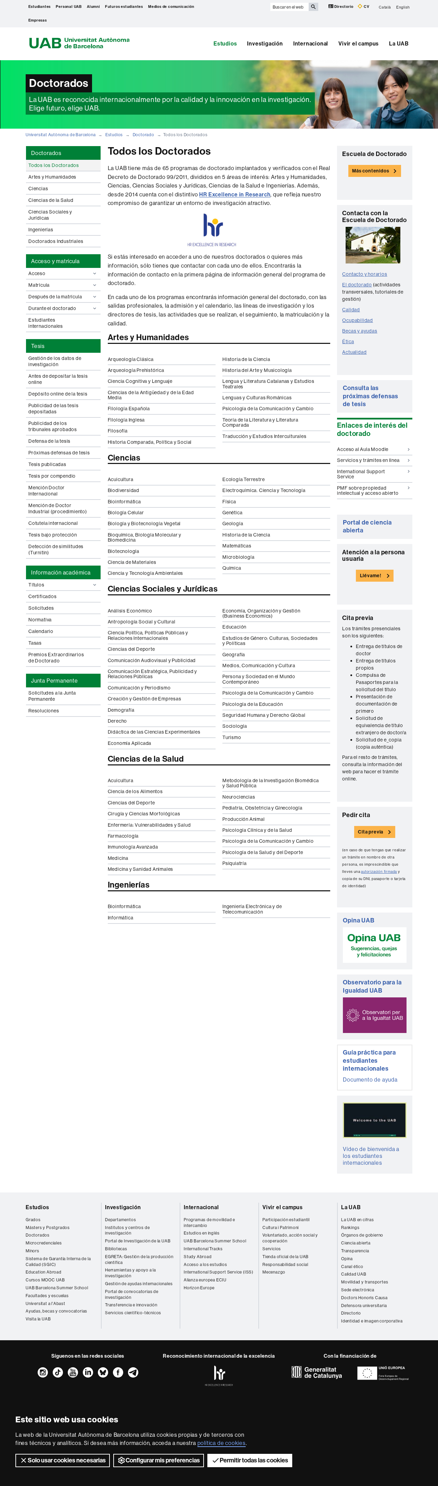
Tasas (35, 643)
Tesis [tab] (38, 346)
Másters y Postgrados (48, 1227)
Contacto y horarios (364, 274)
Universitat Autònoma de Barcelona (60, 134)
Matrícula (39, 285)
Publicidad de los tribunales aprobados (52, 426)
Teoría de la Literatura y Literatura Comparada (260, 422)
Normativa (40, 620)
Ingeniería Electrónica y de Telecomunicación (252, 909)
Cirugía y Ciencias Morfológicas (144, 814)
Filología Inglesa (126, 420)
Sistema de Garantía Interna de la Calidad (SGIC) (58, 1261)
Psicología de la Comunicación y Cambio (267, 408)
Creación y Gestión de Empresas (144, 699)
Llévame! (371, 576)
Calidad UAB (353, 1274)
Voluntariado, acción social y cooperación (290, 1237)
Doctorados (38, 1235)
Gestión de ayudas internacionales (138, 1283)
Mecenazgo (273, 1272)
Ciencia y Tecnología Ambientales (145, 573)
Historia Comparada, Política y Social (150, 442)
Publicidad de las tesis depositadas (53, 408)
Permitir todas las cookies (254, 1460)
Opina (347, 1258)
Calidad (351, 310)
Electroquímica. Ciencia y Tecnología (264, 490)
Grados (33, 1219)
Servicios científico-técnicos (133, 1312)
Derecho (117, 721)
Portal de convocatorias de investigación (131, 1294)
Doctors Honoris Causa (364, 1297)
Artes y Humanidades (52, 177)
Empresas (37, 20)
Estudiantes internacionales (45, 323)
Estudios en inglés (201, 1233)
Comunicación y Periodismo (139, 688)
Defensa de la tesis (49, 441)
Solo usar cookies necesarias (67, 1460)
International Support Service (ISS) (219, 1272)
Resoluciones (43, 711)
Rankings (350, 1227)
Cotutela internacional (53, 523)
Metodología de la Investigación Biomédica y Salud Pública (270, 783)
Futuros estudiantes (124, 6)
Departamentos (120, 1219)
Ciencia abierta (356, 1242)
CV (366, 6)
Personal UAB (69, 6)
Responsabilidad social (285, 1264)
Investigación (265, 43)
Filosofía (118, 431)
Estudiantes (39, 6)
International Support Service (361, 474)
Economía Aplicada (130, 743)
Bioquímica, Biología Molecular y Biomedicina (145, 537)
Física (229, 502)
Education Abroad (44, 1272)
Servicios (271, 1248)
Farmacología (123, 836)
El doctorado (357, 285)
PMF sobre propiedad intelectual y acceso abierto (367, 490)
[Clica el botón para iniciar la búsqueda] (313, 7)
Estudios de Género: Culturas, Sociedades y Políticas (270, 640)
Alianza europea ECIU (205, 1279)
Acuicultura (120, 479)
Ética (348, 341)
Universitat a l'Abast (45, 1303)
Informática (120, 918)
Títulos (36, 585)
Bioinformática (124, 502)
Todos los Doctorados (53, 165)
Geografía (233, 654)
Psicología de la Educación (252, 704)
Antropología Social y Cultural (142, 622)
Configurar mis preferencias (163, 1460)
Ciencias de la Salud (51, 200)
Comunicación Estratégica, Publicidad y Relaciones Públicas (152, 674)
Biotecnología (123, 551)
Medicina (118, 858)
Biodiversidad (123, 490)
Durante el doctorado (52, 308)
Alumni (93, 6)
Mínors (32, 1250)
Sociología (234, 726)
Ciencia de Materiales (132, 562)
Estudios (225, 43)
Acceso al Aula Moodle (362, 449)
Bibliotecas (116, 1248)
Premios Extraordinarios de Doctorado (56, 657)
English (403, 6)
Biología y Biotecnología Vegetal (144, 523)
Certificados (42, 596)
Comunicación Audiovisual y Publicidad (152, 660)
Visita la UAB (38, 1318)
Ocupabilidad (357, 320)
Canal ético (352, 1266)
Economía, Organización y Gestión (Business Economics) (261, 613)
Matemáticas (237, 546)
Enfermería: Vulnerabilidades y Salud (149, 825)
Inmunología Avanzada (133, 847)
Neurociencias (238, 797)
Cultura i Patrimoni (280, 1227)
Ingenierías (40, 230)
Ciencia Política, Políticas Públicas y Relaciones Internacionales (148, 635)
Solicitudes (41, 608)
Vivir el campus (358, 43)
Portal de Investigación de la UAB (137, 1240)
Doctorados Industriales (55, 241)
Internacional (310, 43)
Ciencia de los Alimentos (135, 791)
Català (385, 6)
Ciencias (38, 188)
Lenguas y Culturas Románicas (257, 398)
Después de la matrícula (55, 297)
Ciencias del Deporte (131, 649)
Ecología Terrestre (243, 479)
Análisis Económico (130, 611)
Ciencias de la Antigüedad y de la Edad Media (151, 395)
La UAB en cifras (357, 1219)
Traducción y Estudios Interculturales (264, 436)
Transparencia (355, 1250)
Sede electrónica (357, 1289)
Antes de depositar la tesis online (58, 379)
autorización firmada (379, 871)
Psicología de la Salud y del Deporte (262, 852)
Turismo (231, 737)
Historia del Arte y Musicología (257, 370)
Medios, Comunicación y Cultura (258, 665)
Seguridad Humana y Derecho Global (263, 715)
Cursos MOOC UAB (45, 1279)
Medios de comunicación (171, 6)
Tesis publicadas (47, 464)
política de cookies (221, 1442)
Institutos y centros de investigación (127, 1230)
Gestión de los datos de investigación (54, 361)
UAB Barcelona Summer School (57, 1287)
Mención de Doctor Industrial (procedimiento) (57, 508)
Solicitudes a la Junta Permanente (52, 696)
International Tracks (203, 1248)
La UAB (399, 43)
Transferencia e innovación (131, 1304)
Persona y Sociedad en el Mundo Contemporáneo (258, 679)
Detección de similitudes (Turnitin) (55, 549)
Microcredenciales (44, 1242)
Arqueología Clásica (131, 359)
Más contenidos (370, 171)
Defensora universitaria (364, 1305)
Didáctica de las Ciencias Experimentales (154, 732)
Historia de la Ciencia (246, 359)
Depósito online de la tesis (58, 394)
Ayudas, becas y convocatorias (56, 1311)
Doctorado (143, 134)
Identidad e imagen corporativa (372, 1320)
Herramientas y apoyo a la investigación (130, 1272)
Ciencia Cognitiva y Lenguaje (140, 381)
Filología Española (129, 408)
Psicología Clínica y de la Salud (257, 830)
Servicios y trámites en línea (368, 460)
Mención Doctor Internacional (46, 490)
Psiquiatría (234, 863)
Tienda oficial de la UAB (285, 1256)
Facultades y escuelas (47, 1295)
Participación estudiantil (286, 1219)
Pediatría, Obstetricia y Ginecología (262, 808)
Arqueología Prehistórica (136, 370)
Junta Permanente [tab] (54, 680)
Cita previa (370, 832)
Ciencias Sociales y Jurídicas (50, 215)
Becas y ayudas (359, 331)
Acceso (37, 273)
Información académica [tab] (61, 572)
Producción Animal (243, 819)
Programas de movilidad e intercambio (209, 1222)
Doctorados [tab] (46, 153)
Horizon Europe (199, 1287)
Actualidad (354, 352)
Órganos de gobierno (362, 1235)
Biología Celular (126, 512)
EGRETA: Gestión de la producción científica (139, 1259)
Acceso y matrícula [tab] (55, 261)
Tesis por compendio (52, 476)
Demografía (121, 710)
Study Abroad (198, 1256)
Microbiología (238, 557)
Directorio (344, 6)
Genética (232, 512)
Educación (234, 627)
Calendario (40, 631)
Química (231, 568)
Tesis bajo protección (52, 535)
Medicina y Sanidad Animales (140, 869)
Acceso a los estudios (205, 1264)
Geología (232, 523)
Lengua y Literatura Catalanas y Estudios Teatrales (268, 383)
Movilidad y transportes (364, 1281)
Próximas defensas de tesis (59, 453)
